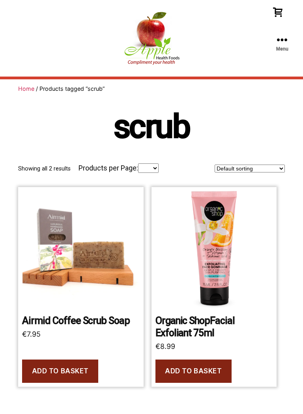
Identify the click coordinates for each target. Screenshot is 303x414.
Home (26, 88)
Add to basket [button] (60, 371)
